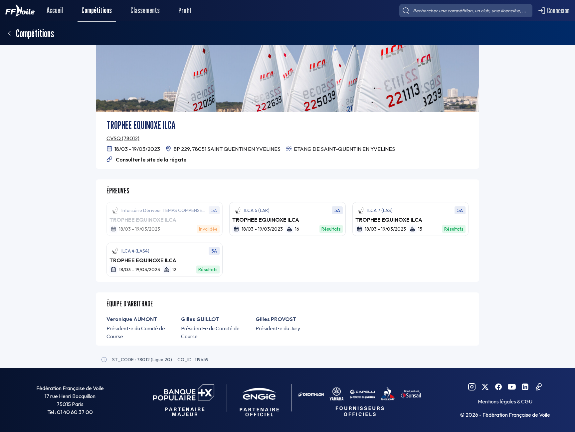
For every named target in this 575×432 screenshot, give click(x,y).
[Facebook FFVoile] (498, 386)
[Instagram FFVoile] (472, 386)
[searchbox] (465, 10)
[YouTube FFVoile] (511, 386)
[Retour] (9, 33)
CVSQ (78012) (122, 138)
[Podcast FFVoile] (538, 386)
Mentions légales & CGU (505, 401)
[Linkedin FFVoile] (525, 386)
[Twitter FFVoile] (485, 386)
